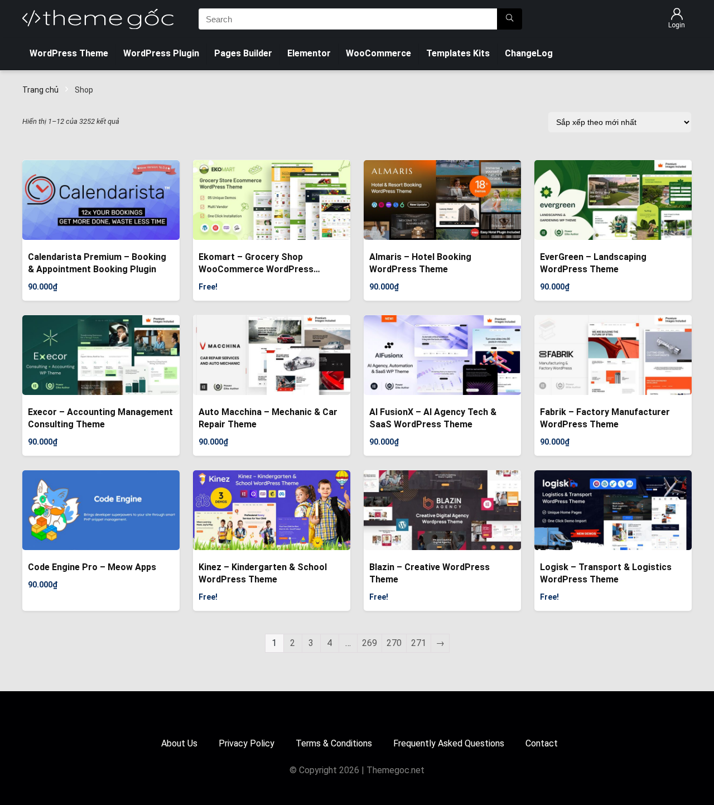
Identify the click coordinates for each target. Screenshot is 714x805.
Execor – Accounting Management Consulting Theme (100, 418)
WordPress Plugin (161, 53)
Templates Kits (458, 53)
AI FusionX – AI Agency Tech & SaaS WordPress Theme (432, 418)
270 (394, 643)
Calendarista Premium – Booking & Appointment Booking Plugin (97, 263)
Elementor (309, 53)
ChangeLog (529, 53)
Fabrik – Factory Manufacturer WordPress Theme (605, 418)
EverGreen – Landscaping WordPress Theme (593, 263)
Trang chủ (40, 89)
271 (418, 643)
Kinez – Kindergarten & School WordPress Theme (263, 573)
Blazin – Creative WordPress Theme (429, 573)
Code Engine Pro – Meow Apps (92, 567)
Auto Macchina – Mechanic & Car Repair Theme (268, 418)
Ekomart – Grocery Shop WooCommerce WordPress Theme (256, 264)
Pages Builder (243, 53)
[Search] (509, 19)
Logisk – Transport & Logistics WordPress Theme (606, 573)
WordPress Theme (69, 53)
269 (369, 643)
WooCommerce (378, 53)
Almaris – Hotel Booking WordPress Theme (420, 263)
